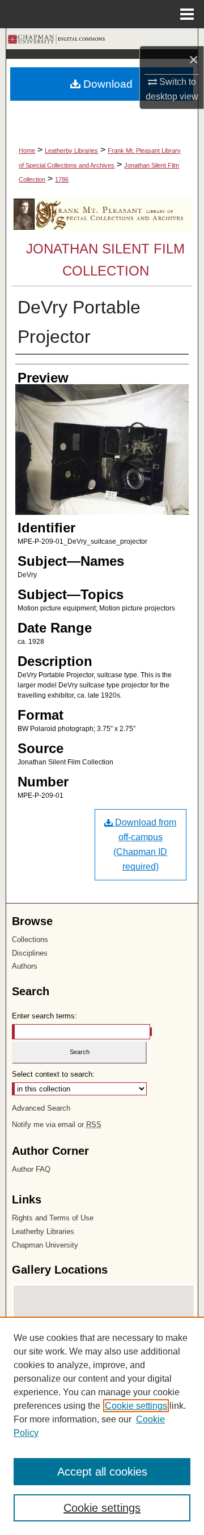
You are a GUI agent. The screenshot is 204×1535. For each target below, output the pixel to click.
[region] (102, 1426)
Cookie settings (136, 1406)
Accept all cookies (102, 1471)
